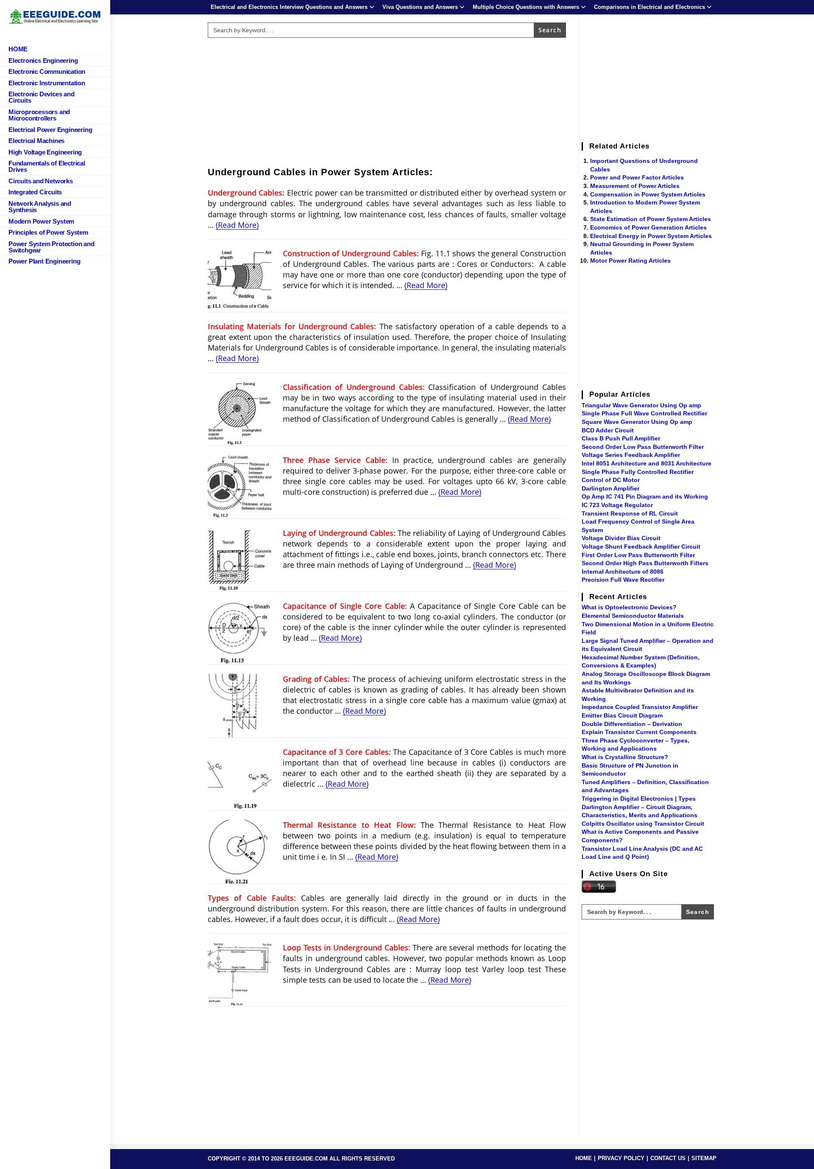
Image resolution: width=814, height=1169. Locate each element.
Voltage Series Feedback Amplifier (631, 454)
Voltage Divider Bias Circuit (621, 538)
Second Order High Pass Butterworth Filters (645, 563)
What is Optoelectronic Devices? (629, 607)
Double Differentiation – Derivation (632, 723)
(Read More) (237, 225)
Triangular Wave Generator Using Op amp (641, 405)
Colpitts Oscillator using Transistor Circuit (643, 823)
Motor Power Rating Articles (630, 260)
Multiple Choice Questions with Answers (526, 7)
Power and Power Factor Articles (637, 177)
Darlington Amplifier (610, 488)
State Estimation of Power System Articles (650, 219)
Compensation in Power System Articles (647, 194)
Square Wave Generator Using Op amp (637, 421)
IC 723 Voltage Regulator (617, 505)
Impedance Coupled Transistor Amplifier (640, 707)
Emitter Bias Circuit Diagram (622, 715)
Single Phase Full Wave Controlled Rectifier (644, 413)
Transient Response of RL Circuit (630, 513)
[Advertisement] (387, 100)
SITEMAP (703, 1158)
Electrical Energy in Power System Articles (651, 236)
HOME (583, 1158)
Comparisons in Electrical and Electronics (649, 7)
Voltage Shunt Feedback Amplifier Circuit (641, 546)
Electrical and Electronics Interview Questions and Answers (289, 7)
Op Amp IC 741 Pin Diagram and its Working (645, 496)
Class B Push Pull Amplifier (621, 438)
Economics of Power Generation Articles (648, 227)
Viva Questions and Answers (420, 7)
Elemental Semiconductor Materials (633, 615)
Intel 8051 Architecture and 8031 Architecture (646, 463)
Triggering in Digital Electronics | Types (639, 798)
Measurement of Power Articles (635, 185)
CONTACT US (668, 1158)
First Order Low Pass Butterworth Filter (638, 555)
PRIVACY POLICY (621, 1158)
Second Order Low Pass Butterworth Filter (643, 446)
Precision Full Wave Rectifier (623, 579)
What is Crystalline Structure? (625, 757)
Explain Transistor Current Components (639, 732)
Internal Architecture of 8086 (622, 571)
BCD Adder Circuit (608, 430)
